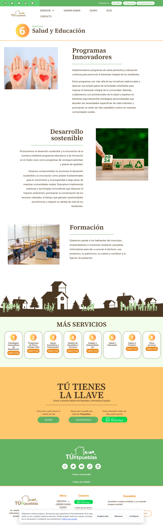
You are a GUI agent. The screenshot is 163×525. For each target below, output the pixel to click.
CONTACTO (45, 16)
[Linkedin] (32, 3)
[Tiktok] (26, 3)
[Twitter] (12, 3)
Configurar (134, 516)
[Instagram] (5, 3)
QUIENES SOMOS (72, 10)
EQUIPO (93, 10)
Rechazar (118, 516)
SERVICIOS (45, 10)
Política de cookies (69, 519)
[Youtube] (19, 3)
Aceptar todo (102, 516)
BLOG (109, 10)
